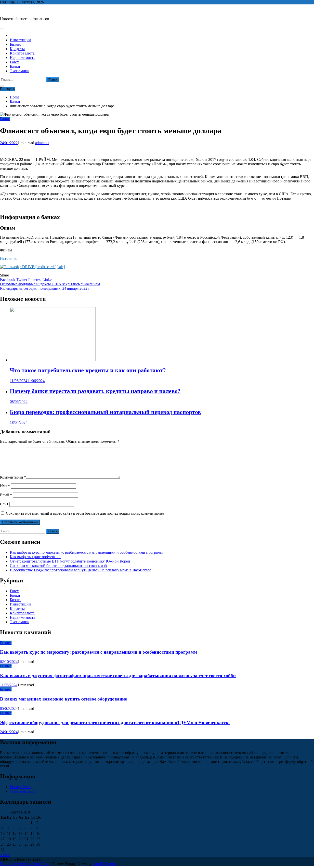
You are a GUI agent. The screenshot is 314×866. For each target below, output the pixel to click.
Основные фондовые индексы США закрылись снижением (50, 284)
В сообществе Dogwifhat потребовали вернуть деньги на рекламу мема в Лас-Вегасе (80, 570)
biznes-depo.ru (11, 10)
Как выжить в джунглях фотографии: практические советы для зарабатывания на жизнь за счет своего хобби (118, 675)
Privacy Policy (21, 787)
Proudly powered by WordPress (25, 864)
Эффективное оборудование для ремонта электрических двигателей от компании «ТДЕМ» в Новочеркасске (115, 722)
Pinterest (35, 279)
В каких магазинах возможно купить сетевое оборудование (63, 698)
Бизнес (15, 44)
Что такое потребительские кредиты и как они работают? (88, 370)
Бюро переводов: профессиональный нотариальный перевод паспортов (105, 412)
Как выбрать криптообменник (35, 557)
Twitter (22, 279)
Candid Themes (104, 864)
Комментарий (13, 477)
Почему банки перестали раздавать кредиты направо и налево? (95, 391)
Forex (14, 62)
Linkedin (49, 279)
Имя (5, 486)
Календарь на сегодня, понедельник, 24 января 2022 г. (45, 288)
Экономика (19, 71)
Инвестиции (20, 40)
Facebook (8, 279)
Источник (8, 258)
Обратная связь (22, 791)
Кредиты (17, 49)
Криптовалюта (22, 53)
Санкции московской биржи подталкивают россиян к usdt (58, 566)
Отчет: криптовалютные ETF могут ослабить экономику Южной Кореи (70, 561)
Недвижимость (22, 57)
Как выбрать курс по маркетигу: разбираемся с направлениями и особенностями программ (86, 552)
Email (6, 495)
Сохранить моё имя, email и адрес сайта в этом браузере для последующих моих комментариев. (86, 513)
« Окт (5, 855)
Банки (15, 66)
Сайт (4, 504)
